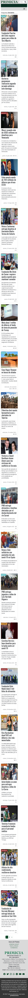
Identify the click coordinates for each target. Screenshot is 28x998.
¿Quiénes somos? (14, 944)
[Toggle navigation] (24, 9)
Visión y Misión (14, 946)
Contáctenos (14, 947)
